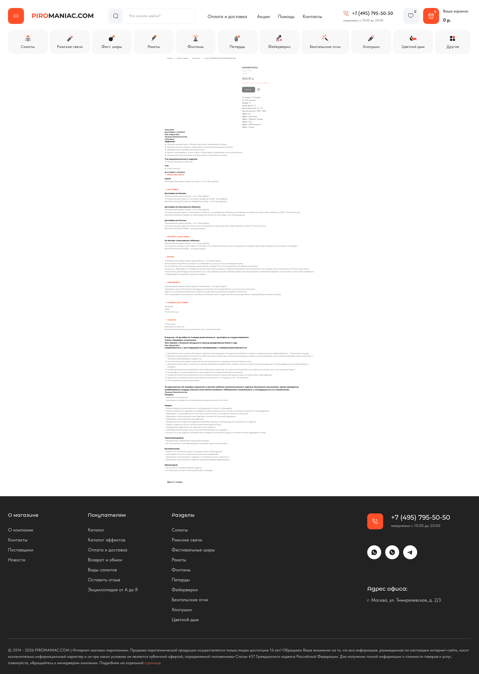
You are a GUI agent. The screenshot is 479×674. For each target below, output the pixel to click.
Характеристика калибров (255, 83)
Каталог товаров (182, 58)
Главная (170, 58)
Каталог (96, 530)
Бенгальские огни (190, 599)
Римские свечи (187, 540)
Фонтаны (181, 570)
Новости (16, 560)
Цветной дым (185, 619)
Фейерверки (185, 590)
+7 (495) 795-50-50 (372, 13)
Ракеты (179, 560)
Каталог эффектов (106, 540)
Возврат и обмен (105, 560)
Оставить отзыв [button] (104, 580)
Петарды (181, 580)
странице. (153, 662)
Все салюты (196, 58)
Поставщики (20, 550)
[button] (16, 16)
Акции (263, 16)
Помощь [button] (286, 16)
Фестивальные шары (193, 550)
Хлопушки (182, 609)
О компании (20, 530)
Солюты (180, 530)
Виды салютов (102, 570)
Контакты (312, 16)
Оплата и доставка (227, 16)
